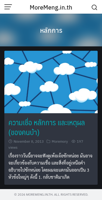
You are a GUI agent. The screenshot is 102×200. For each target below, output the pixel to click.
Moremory (60, 141)
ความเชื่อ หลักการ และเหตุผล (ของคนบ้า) (46, 127)
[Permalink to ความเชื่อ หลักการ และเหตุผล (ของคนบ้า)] (51, 81)
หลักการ (51, 30)
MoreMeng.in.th (51, 7)
